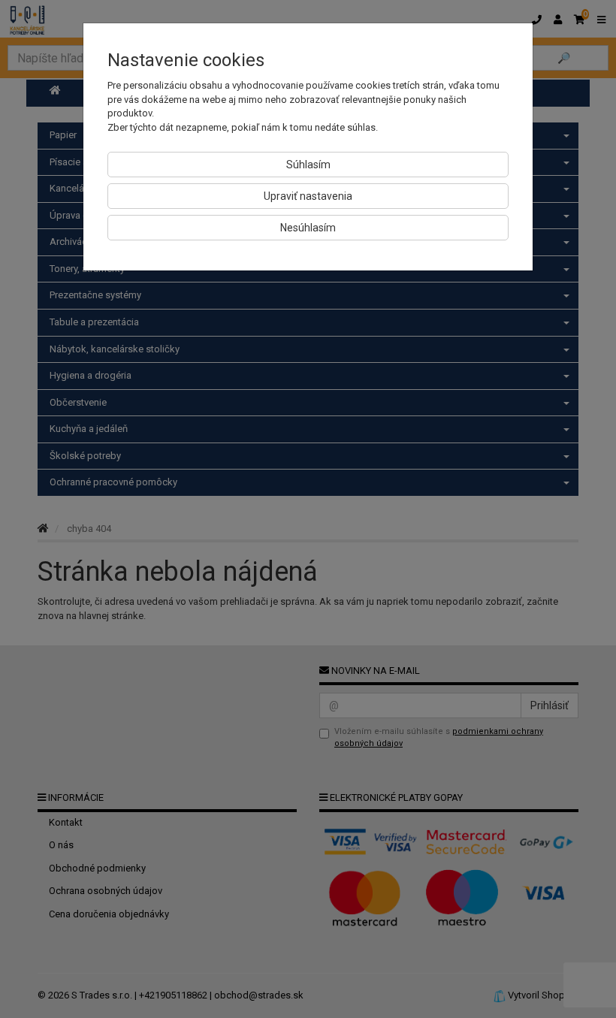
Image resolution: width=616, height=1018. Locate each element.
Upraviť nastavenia (308, 196)
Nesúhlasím (308, 228)
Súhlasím (308, 165)
